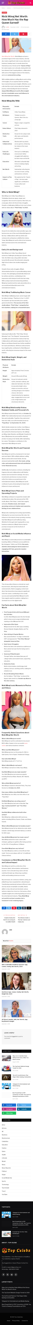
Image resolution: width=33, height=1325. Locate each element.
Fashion (4, 1148)
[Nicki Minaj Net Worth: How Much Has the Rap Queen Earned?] (16, 45)
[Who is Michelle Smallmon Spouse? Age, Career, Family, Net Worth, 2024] (16, 953)
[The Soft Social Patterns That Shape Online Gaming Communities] (6, 1077)
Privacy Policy (16, 1320)
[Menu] (3, 3)
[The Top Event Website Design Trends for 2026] (6, 1068)
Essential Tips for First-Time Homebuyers (19, 1233)
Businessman (6, 1138)
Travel (3, 1191)
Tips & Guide (5, 1188)
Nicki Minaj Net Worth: (8, 56)
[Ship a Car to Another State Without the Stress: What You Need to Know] (6, 1058)
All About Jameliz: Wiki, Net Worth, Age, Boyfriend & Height (15, 1020)
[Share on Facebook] (6, 34)
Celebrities (5, 1141)
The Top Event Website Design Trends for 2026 (21, 1067)
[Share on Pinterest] (23, 34)
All (2, 1131)
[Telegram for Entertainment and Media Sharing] (6, 1086)
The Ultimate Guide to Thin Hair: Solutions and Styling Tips (24, 920)
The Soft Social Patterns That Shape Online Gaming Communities (22, 1076)
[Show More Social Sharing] (29, 34)
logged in (14, 1036)
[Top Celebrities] (16, 3)
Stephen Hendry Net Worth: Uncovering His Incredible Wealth (9, 920)
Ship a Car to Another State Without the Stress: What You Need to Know (21, 1058)
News (3, 1164)
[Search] (30, 3)
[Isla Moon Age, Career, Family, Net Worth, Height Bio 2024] (16, 981)
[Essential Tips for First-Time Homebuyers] (6, 1234)
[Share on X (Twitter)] (14, 34)
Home (8, 1320)
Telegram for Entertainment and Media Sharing (21, 1085)
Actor (3, 1125)
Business (4, 1135)
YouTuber (4, 1194)
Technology (5, 1184)
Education (5, 1144)
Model (4, 1161)
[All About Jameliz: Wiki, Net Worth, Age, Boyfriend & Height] (16, 1008)
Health (4, 1154)
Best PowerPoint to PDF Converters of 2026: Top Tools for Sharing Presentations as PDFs (22, 1094)
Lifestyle (4, 1158)
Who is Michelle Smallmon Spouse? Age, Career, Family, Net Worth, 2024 (15, 966)
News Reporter (6, 1168)
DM (8, 27)
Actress (4, 12)
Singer (4, 1174)
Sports (4, 1181)
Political (4, 1171)
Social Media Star (7, 1178)
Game (3, 1151)
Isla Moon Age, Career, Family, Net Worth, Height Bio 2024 (15, 993)
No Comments (25, 27)
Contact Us (25, 1320)
